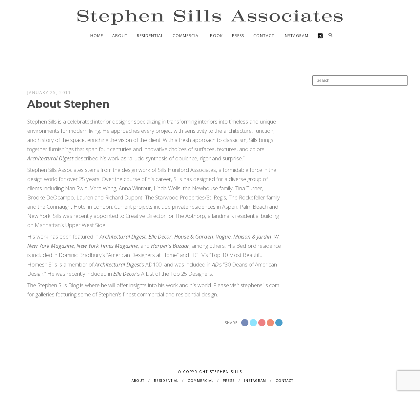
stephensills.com (260, 285)
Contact (263, 35)
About (120, 35)
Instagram (296, 35)
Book (216, 35)
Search (330, 35)
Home (96, 35)
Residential (150, 35)
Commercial (187, 35)
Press (238, 35)
